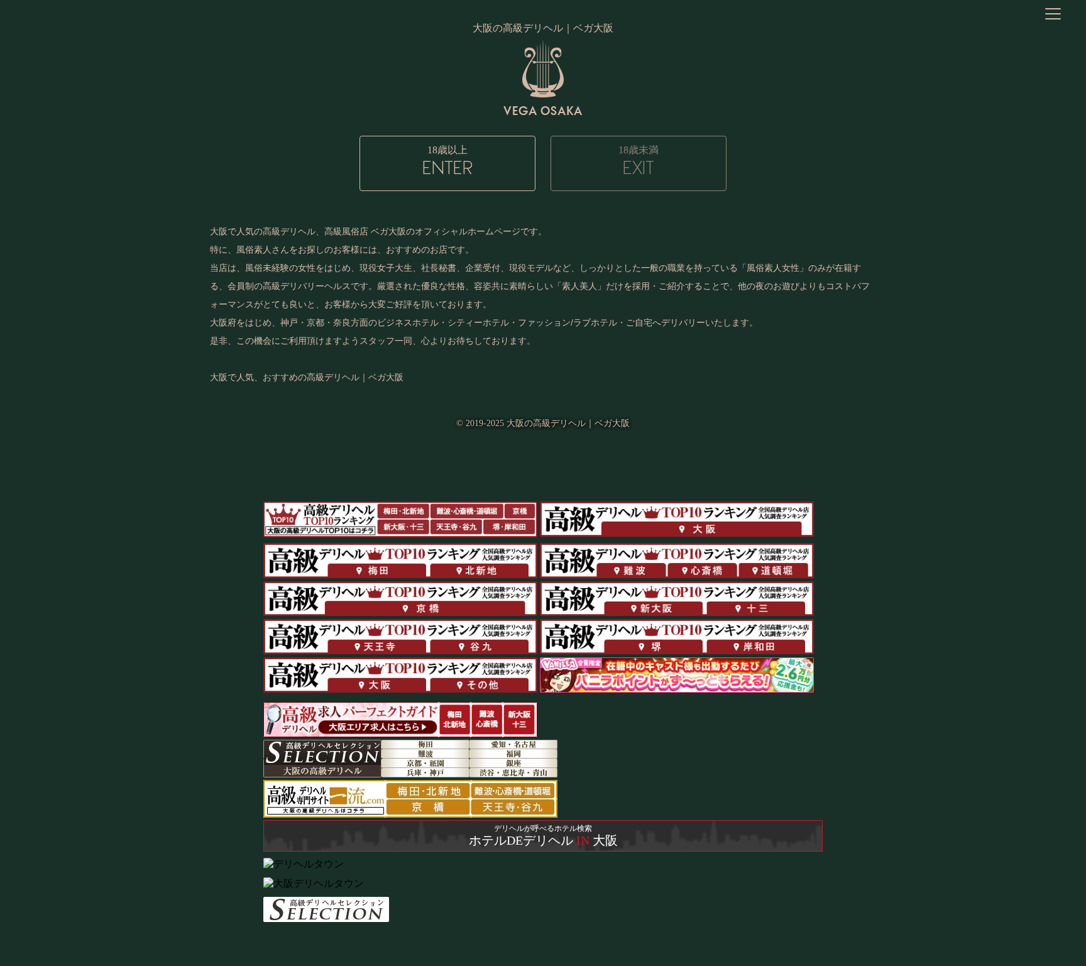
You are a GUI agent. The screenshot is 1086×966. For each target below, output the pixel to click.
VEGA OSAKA (543, 110)
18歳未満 (638, 161)
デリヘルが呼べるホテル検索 (543, 835)
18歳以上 (447, 161)
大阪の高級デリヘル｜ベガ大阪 (568, 423)
